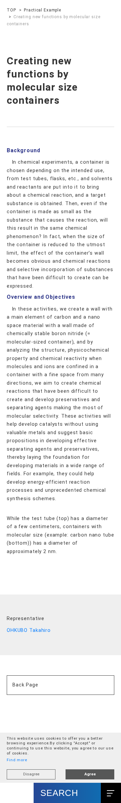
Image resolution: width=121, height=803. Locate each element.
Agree (90, 774)
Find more (17, 760)
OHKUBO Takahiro (29, 640)
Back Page (25, 694)
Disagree (31, 774)
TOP (11, 10)
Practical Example (42, 10)
